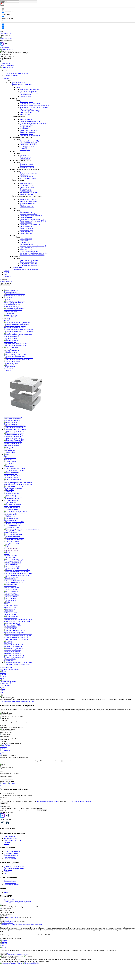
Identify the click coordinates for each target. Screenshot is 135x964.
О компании (8, 73)
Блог (5, 274)
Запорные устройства (27, 207)
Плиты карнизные (26, 233)
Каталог (6, 77)
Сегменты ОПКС (26, 96)
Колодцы (7, 842)
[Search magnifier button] (2, 4)
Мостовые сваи (25, 159)
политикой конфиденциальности (82, 801)
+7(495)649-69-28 (6, 39)
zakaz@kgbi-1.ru (5, 33)
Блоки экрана (24, 240)
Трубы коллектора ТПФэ (28, 247)
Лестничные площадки (27, 167)
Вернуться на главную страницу (11, 701)
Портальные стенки (26, 244)
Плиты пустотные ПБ (27, 217)
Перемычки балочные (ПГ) (29, 144)
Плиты (6, 871)
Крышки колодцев (26, 112)
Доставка (7, 272)
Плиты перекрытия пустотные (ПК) (32, 215)
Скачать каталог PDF (7, 65)
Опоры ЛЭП (24, 175)
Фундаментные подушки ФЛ (29, 265)
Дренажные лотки (26, 191)
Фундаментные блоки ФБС (29, 260)
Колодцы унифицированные (29, 89)
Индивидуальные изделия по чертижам (17, 902)
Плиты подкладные (26, 230)
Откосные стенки (26, 242)
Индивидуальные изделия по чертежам (25, 269)
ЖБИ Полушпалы (10, 837)
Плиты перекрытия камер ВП (30, 224)
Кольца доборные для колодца (30, 111)
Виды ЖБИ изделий (11, 75)
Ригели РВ (23, 148)
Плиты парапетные (26, 231)
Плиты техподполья (26, 228)
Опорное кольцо (25, 95)
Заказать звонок (5, 47)
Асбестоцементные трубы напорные (32, 255)
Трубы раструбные (26, 239)
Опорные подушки (26, 134)
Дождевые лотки (25, 189)
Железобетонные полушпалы (22, 84)
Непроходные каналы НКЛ (29, 192)
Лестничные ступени (27, 166)
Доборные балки (25, 127)
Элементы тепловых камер (29, 130)
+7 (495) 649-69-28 (12, 917)
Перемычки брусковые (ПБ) (29, 141)
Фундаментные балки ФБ (28, 263)
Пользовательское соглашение (32, 924)
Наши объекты (18, 73)
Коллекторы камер (10, 838)
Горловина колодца (26, 109)
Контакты (7, 276)
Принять (3, 954)
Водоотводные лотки (27, 187)
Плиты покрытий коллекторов (30, 121)
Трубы (6, 892)
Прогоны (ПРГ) (25, 150)
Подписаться (42, 810)
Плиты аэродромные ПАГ (28, 214)
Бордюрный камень (18, 82)
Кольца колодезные (26, 102)
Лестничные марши (26, 164)
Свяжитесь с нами (28, 701)
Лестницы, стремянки (27, 203)
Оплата (6, 271)
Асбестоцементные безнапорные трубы (33, 253)
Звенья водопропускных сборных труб (33, 246)
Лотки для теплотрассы (12, 851)
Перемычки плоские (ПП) (28, 143)
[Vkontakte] (2, 824)
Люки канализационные (28, 199)
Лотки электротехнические (29, 173)
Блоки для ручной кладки (28, 262)
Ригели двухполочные (27, 146)
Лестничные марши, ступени (14, 868)
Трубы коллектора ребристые (30, 251)
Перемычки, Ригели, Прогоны (14, 866)
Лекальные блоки (26, 249)
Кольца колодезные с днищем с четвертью (34, 107)
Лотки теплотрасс (26, 183)
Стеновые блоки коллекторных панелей (33, 123)
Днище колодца (25, 114)
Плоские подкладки (26, 176)
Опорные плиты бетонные (29, 93)
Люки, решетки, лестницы (13, 840)
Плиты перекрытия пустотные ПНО (32, 219)
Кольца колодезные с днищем (30, 103)
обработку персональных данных (47, 801)
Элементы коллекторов (27, 132)
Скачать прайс (5, 64)
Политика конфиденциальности (11, 924)
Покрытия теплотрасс (27, 185)
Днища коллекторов (26, 119)
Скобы (22, 205)
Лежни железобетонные (28, 178)
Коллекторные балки (27, 125)
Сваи (5, 873)
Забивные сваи (25, 155)
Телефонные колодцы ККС (29, 91)
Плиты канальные (26, 223)
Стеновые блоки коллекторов (30, 135)
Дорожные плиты (26, 212)
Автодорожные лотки (27, 194)
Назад (18, 87)
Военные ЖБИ (17, 267)
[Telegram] (7, 817)
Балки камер (24, 128)
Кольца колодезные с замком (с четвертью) (34, 105)
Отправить (4, 803)
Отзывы (25, 73)
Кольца (6, 844)
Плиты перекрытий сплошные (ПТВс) (33, 221)
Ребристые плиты (26, 226)
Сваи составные (25, 157)
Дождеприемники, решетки (29, 201)
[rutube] (7, 824)
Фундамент (8, 870)
